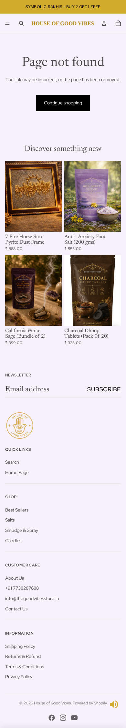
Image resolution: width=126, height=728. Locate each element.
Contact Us (16, 609)
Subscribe (104, 389)
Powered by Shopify (90, 703)
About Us (14, 578)
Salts (10, 520)
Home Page (17, 472)
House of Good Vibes (52, 703)
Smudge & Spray (21, 530)
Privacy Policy (18, 677)
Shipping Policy (20, 646)
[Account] (104, 23)
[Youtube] (74, 718)
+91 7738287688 (22, 588)
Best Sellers (16, 510)
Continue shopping (63, 103)
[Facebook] (52, 718)
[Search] (21, 23)
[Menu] (7, 23)
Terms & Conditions (24, 667)
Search (12, 462)
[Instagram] (63, 718)
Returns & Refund (23, 656)
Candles (13, 540)
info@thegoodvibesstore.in (32, 598)
